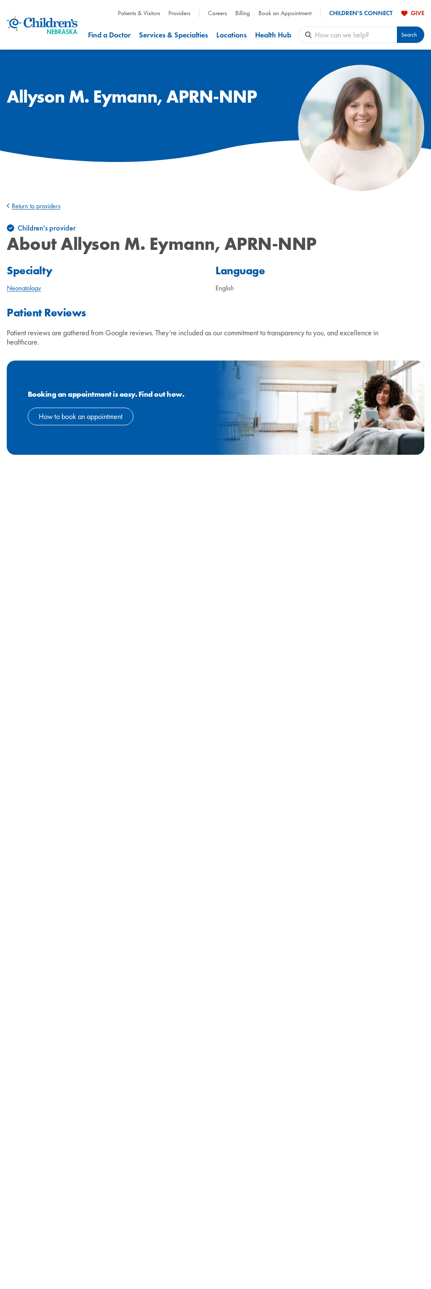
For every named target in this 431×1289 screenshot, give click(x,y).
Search (409, 34)
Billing (242, 13)
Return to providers (36, 206)
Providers (179, 13)
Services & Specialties (173, 35)
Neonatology (24, 288)
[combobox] (356, 35)
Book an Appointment (284, 13)
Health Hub (273, 35)
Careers (217, 13)
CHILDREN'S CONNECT (361, 13)
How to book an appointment (80, 416)
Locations (231, 35)
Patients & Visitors (139, 13)
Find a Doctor (109, 35)
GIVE (417, 13)
